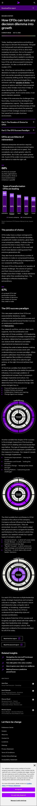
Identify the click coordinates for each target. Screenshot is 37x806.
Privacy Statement (8, 749)
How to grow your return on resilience (20, 666)
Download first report (9, 8)
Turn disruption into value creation (19, 663)
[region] (18, 784)
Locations (5, 742)
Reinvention (9, 326)
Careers (4, 731)
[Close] (34, 765)
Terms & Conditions (8, 752)
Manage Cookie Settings (18, 800)
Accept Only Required (18, 795)
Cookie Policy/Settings (9, 756)
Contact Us (5, 738)
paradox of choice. (23, 82)
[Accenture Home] (18, 2)
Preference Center (7, 727)
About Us (5, 734)
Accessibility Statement (9, 760)
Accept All (18, 789)
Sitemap (4, 745)
